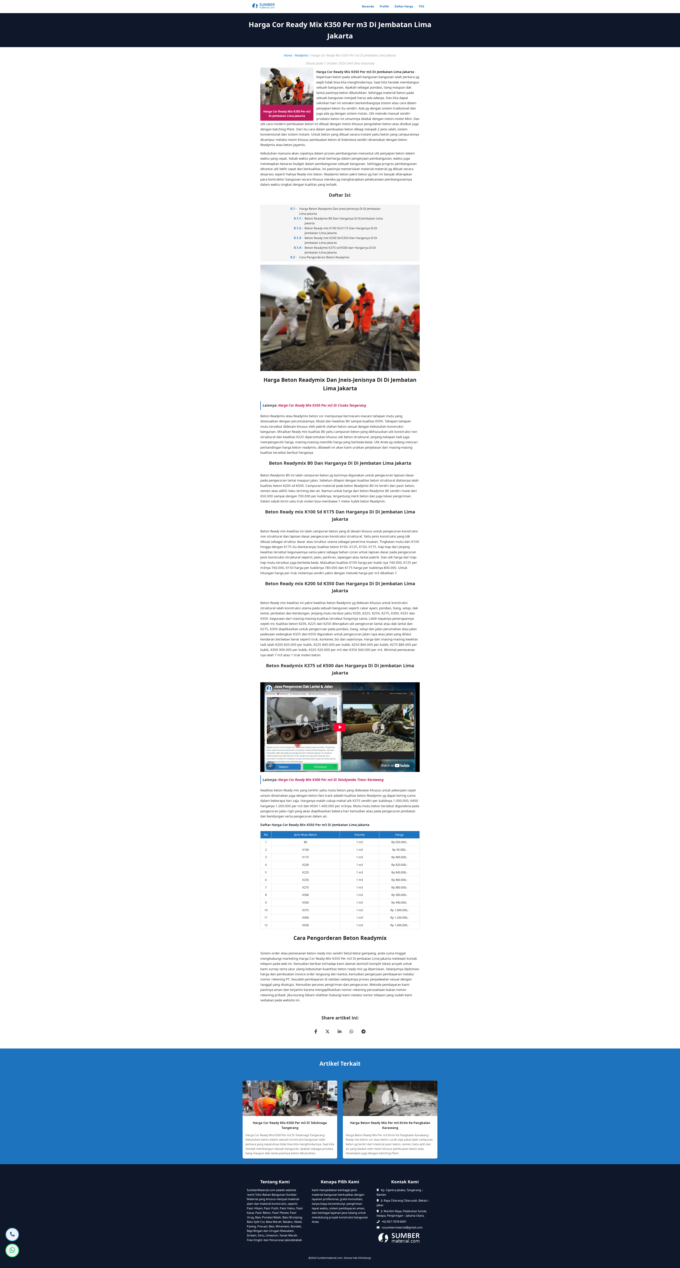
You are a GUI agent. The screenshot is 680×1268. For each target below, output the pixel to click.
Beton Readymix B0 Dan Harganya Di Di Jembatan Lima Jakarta (344, 220)
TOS (421, 6)
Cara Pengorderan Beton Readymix (324, 257)
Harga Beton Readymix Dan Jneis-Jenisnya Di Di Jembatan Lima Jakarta (340, 211)
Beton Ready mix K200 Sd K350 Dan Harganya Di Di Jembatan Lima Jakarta (341, 240)
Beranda (368, 6)
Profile (384, 6)
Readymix (301, 55)
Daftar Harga (404, 6)
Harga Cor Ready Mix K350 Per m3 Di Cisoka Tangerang (322, 405)
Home (288, 55)
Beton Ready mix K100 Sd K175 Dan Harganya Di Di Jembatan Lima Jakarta (341, 230)
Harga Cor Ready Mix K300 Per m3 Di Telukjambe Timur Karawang (331, 779)
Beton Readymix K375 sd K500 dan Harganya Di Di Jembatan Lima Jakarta (340, 250)
